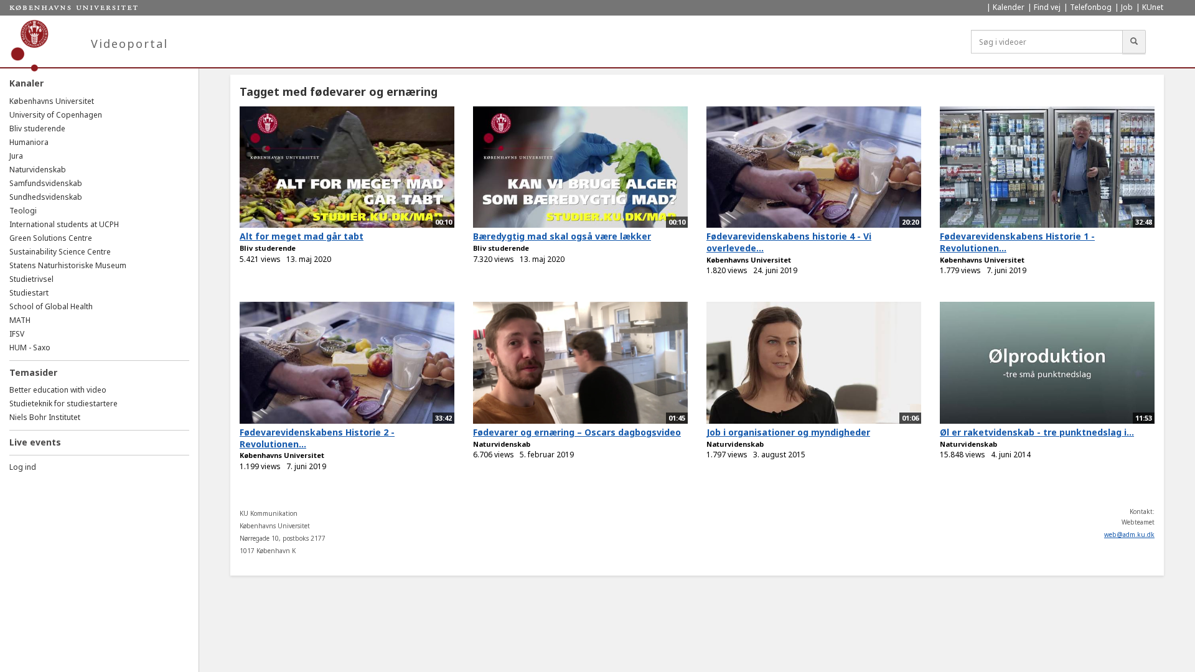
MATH (19, 320)
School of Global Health (51, 306)
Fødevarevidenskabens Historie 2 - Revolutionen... (317, 438)
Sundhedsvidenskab (45, 197)
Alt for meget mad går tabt (301, 236)
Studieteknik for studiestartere (63, 403)
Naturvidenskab (37, 169)
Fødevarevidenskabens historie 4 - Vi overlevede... (788, 242)
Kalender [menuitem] (1008, 7)
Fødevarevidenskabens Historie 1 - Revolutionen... (1017, 242)
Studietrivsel (31, 279)
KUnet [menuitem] (1152, 7)
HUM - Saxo (29, 347)
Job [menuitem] (1127, 7)
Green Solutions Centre (50, 238)
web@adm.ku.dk (1129, 534)
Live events (35, 442)
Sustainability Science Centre (60, 251)
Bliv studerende (37, 128)
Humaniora (29, 142)
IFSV (16, 334)
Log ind (22, 467)
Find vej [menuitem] (1047, 7)
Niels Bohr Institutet (44, 417)
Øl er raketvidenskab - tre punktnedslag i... (1037, 432)
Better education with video (57, 390)
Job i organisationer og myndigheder (788, 432)
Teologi (23, 210)
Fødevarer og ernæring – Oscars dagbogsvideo (577, 432)
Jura (16, 156)
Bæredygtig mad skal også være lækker (562, 236)
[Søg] (1134, 42)
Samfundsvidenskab (45, 183)
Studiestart (29, 292)
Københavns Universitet (51, 101)
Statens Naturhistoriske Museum (67, 265)
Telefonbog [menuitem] (1091, 7)
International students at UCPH (64, 224)
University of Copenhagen (55, 115)
